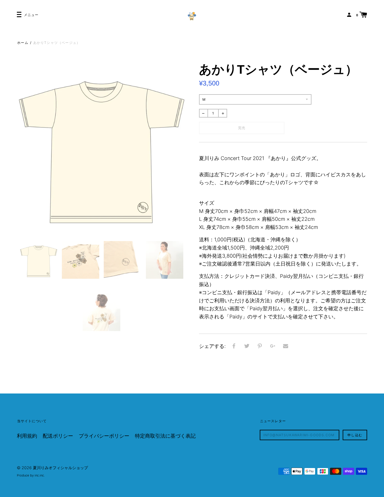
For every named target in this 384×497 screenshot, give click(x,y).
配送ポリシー (58, 436)
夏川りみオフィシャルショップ (60, 467)
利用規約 (27, 436)
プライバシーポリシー (104, 436)
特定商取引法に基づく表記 (165, 436)
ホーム (22, 43)
